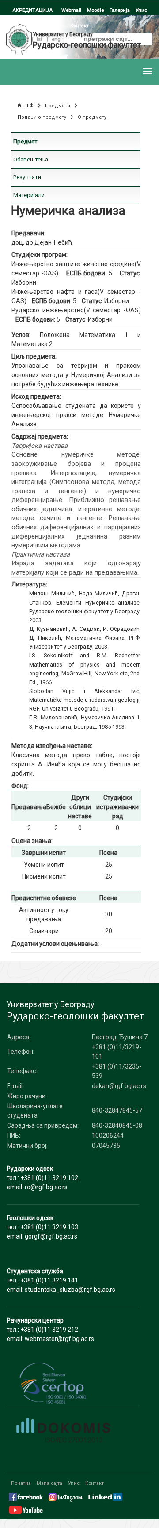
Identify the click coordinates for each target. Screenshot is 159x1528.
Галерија (120, 10)
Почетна (21, 1483)
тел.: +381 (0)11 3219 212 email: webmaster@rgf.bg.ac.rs (50, 1329)
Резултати (27, 177)
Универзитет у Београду (63, 34)
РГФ (28, 106)
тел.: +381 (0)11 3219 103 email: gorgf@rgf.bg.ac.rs (42, 1227)
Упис (141, 10)
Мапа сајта (49, 1483)
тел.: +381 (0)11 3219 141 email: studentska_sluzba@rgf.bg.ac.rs (61, 1280)
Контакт (94, 1483)
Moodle (95, 10)
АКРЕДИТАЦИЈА (32, 10)
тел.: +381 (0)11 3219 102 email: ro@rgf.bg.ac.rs (42, 1178)
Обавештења (30, 159)
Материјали (29, 195)
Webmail (71, 10)
